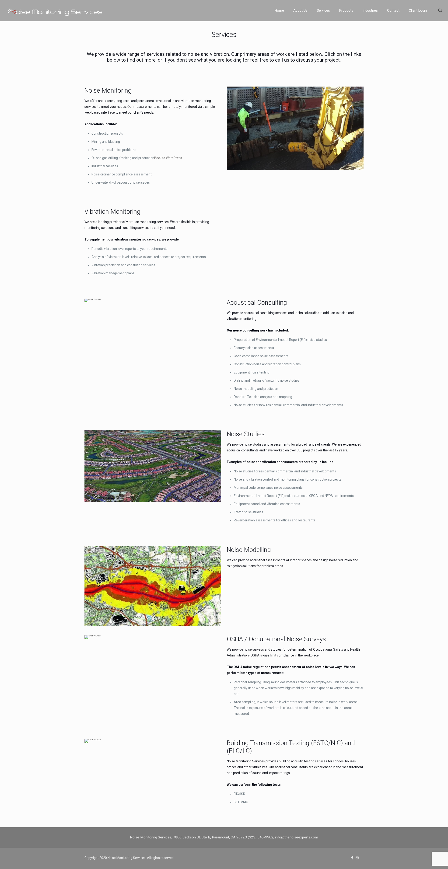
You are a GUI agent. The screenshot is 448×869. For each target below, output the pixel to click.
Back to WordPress (168, 158)
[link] (295, 128)
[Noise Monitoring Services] (62, 10)
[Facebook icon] (352, 858)
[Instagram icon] (357, 858)
